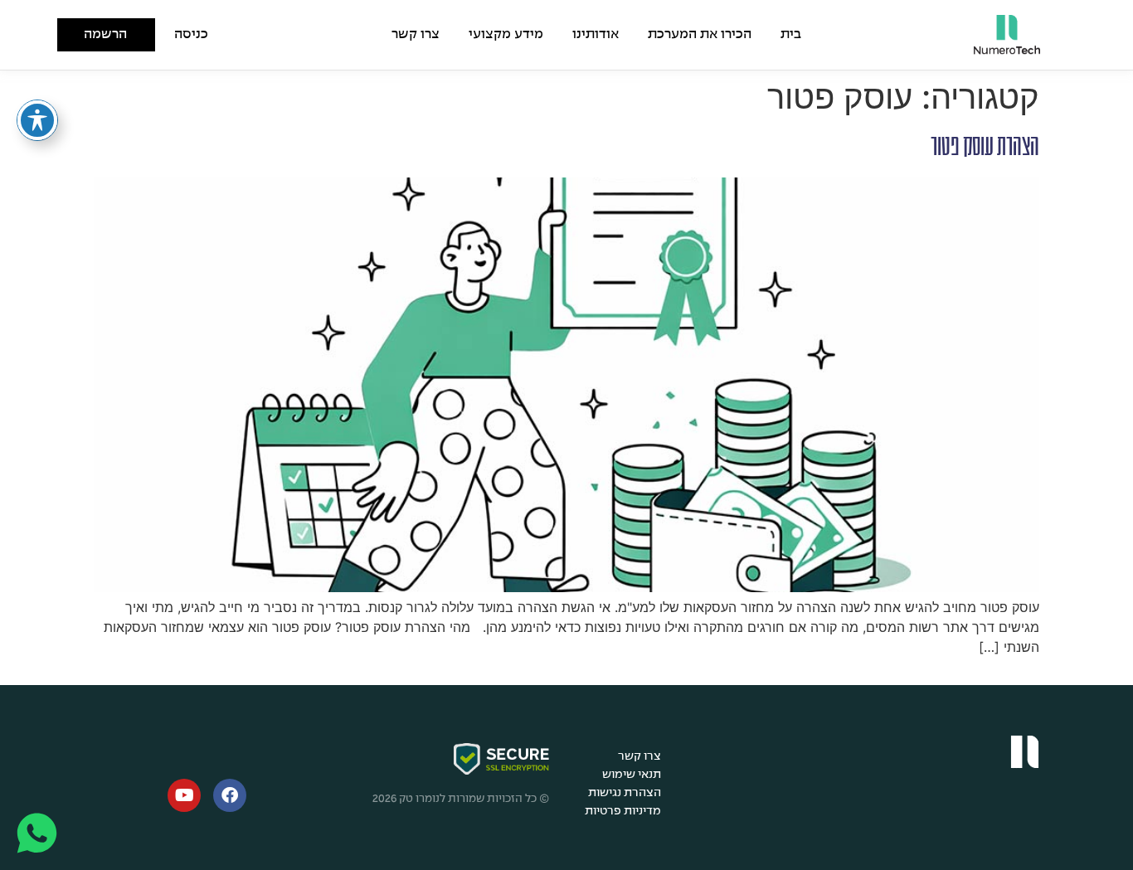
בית (790, 34)
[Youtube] (184, 795)
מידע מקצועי (506, 34)
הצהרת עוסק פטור (985, 147)
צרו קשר (415, 34)
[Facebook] (229, 795)
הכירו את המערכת (699, 34)
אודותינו (595, 34)
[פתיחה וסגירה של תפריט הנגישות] (37, 120)
